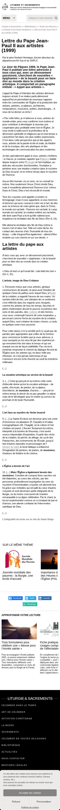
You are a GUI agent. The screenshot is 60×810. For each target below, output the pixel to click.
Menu (6, 18)
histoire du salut (10, 447)
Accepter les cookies (30, 792)
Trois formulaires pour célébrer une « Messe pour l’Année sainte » (19, 645)
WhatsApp (31, 604)
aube (53, 293)
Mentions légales (14, 765)
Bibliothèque (11, 745)
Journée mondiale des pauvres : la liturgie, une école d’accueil (17, 575)
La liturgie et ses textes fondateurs (16, 30)
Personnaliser (44, 801)
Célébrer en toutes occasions (24, 739)
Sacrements (10, 732)
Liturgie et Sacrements (11, 26)
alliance (45, 159)
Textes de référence (48, 26)
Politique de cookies (30, 807)
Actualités (9, 752)
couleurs (33, 312)
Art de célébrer (13, 712)
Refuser (16, 801)
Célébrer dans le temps (19, 705)
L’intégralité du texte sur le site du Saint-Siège (28, 519)
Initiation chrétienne (17, 719)
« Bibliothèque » (30, 26)
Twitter (32, 598)
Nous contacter (13, 758)
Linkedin (46, 598)
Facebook (16, 598)
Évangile (30, 162)
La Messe (8, 725)
